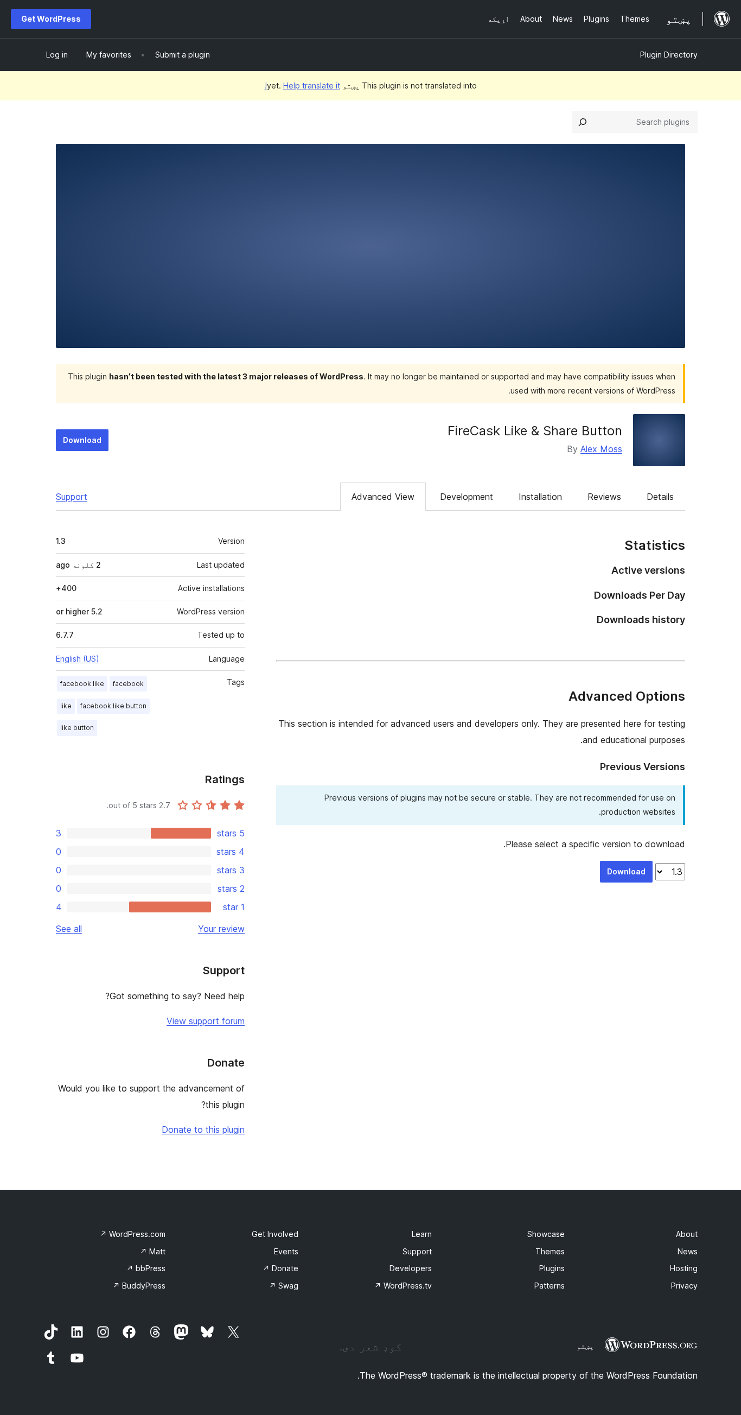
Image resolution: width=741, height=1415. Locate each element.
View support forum (206, 1021)
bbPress (145, 1268)
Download (82, 440)
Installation (540, 496)
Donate (280, 1268)
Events (286, 1251)
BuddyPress (139, 1285)
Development (466, 496)
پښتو (585, 1346)
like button (77, 728)
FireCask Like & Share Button (535, 431)
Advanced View (383, 496)
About (687, 1234)
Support (71, 496)
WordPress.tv (403, 1285)
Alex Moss (601, 448)
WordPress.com (132, 1234)
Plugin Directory (669, 54)
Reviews (604, 496)
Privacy (684, 1285)
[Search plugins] (582, 122)
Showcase (546, 1234)
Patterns (549, 1285)
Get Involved (275, 1234)
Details (660, 496)
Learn (422, 1234)
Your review (221, 928)
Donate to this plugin (203, 1129)
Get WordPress (51, 18)
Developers (410, 1268)
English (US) (77, 658)
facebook (128, 684)
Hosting (684, 1268)
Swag (283, 1285)
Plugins (552, 1268)
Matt (152, 1251)
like (66, 706)
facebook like (82, 684)
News (688, 1251)
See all (69, 928)
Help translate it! (302, 85)
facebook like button (113, 706)
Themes (550, 1251)
